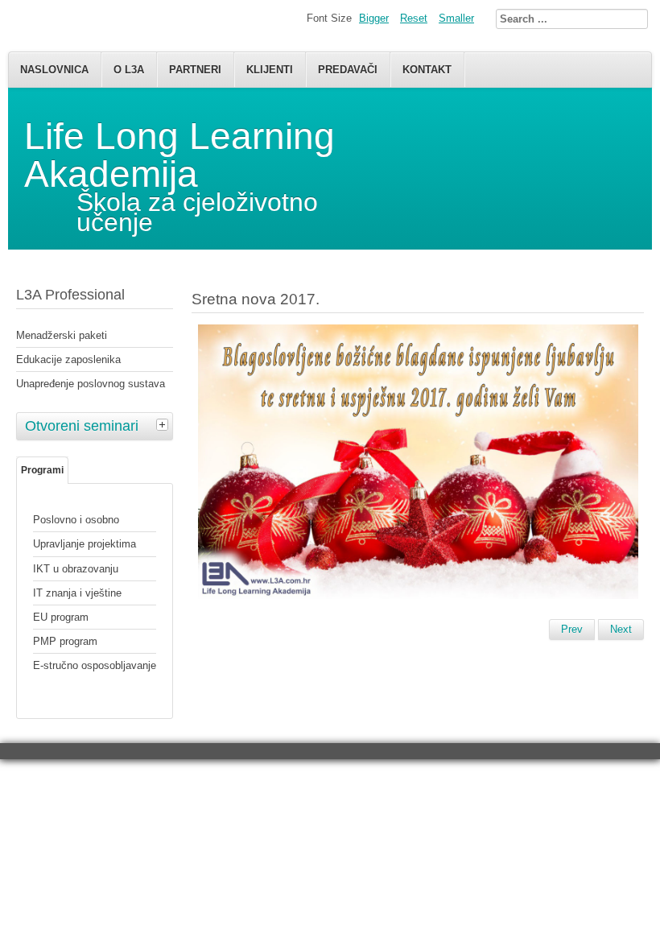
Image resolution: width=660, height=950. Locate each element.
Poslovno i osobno (76, 520)
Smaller (456, 18)
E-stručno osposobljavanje (94, 665)
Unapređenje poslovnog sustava (90, 384)
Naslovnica (54, 70)
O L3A (128, 70)
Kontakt (427, 70)
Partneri (195, 70)
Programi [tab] (42, 470)
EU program (61, 617)
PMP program (65, 641)
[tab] (164, 424)
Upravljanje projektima (84, 544)
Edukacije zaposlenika (68, 359)
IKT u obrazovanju (75, 569)
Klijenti (269, 70)
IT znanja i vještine (77, 593)
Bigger (374, 18)
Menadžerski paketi (61, 335)
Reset (413, 18)
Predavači (347, 70)
